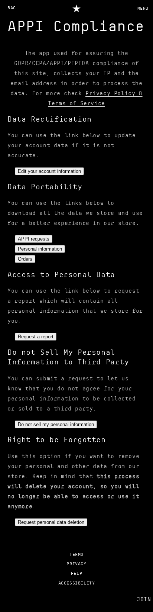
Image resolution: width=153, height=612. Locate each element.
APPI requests (33, 239)
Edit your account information (49, 171)
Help (76, 573)
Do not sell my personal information (56, 424)
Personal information (40, 249)
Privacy (76, 564)
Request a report (35, 336)
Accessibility (76, 583)
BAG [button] (11, 8)
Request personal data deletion (51, 522)
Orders (25, 259)
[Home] (76, 8)
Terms (76, 554)
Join (144, 600)
